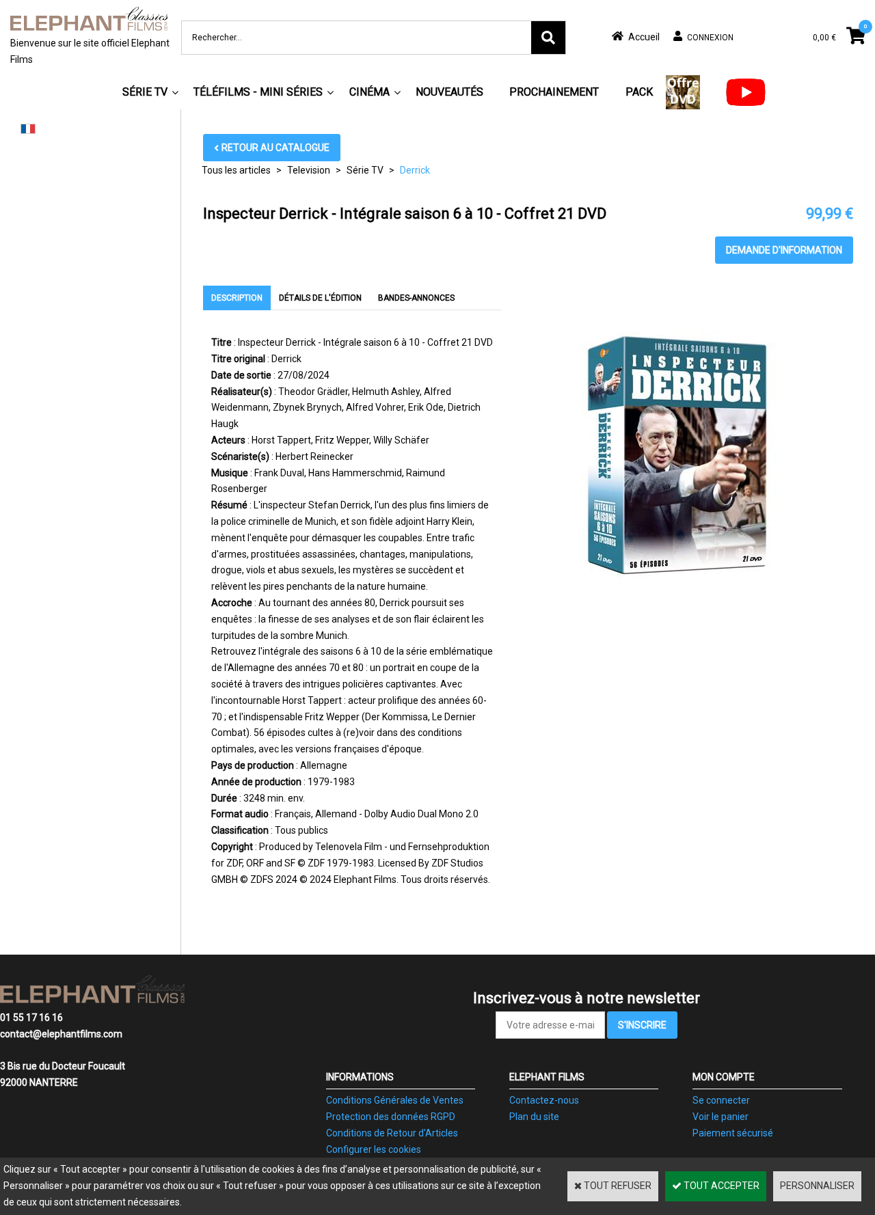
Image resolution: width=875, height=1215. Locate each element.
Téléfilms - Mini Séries (258, 91)
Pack (639, 91)
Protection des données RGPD (390, 1116)
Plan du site (534, 1116)
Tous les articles (236, 170)
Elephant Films (546, 1076)
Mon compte (723, 1076)
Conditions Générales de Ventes (394, 1100)
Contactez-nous (544, 1100)
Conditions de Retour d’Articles (392, 1133)
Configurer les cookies (373, 1149)
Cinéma (369, 91)
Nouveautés (449, 91)
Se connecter (721, 1100)
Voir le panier (720, 1116)
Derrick (415, 170)
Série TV (144, 91)
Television (308, 170)
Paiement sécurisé (732, 1133)
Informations (360, 1076)
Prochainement (554, 91)
